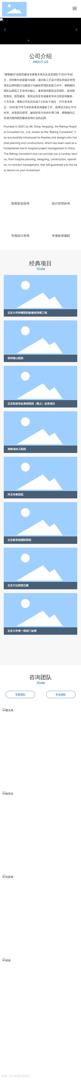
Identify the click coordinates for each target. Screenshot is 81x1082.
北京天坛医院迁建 (18, 585)
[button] (28, 40)
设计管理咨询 (61, 203)
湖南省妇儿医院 (17, 448)
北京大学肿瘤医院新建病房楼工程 (27, 312)
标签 (4, 1075)
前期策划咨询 (20, 203)
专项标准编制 (61, 235)
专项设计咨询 (20, 235)
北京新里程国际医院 (19, 539)
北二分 (30, 1069)
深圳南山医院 (15, 358)
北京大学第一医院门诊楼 (22, 630)
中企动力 (20, 1069)
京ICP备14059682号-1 (16, 1064)
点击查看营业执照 (19, 1075)
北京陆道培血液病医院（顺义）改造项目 (31, 403)
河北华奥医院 (15, 494)
